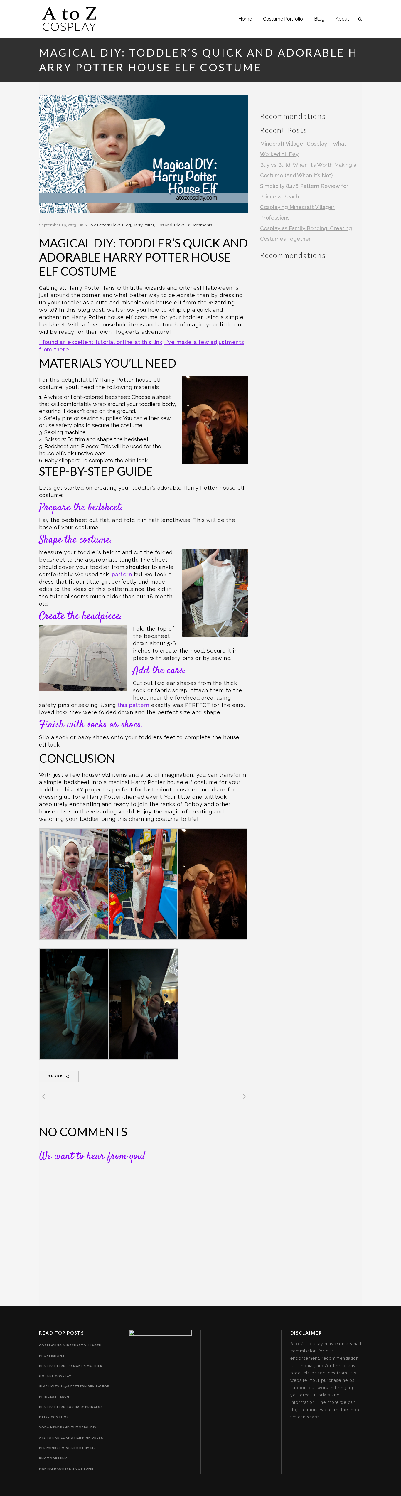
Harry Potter (143, 225)
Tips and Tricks (170, 225)
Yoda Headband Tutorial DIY (68, 1427)
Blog (126, 225)
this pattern (133, 705)
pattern (122, 574)
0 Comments (200, 225)
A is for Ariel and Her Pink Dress (71, 1437)
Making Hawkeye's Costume (66, 1468)
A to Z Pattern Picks (102, 225)
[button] (73, 886)
